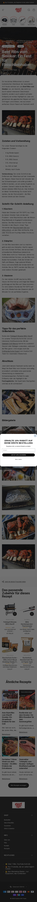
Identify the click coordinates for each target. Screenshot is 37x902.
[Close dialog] (35, 436)
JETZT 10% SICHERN (18, 455)
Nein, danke (18, 459)
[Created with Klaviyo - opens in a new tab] (18, 467)
